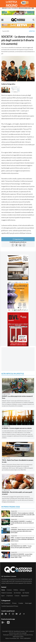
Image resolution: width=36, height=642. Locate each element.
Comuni (17, 595)
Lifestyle (32, 31)
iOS (24, 583)
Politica (16, 590)
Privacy (14, 603)
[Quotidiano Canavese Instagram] (13, 614)
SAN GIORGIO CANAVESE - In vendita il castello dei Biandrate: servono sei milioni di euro (22, 523)
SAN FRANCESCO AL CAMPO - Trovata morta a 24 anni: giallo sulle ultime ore (21, 546)
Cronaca (9, 590)
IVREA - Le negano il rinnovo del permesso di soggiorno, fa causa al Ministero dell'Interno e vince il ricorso (22, 539)
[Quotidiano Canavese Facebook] (9, 614)
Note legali (28, 603)
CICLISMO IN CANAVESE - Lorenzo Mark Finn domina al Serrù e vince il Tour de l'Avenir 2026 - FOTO (21, 555)
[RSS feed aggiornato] (2, 614)
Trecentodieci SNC (14, 638)
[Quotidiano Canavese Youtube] (16, 614)
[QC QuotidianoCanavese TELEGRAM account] (24, 614)
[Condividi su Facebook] (12, 245)
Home (3, 590)
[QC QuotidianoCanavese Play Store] (3, 622)
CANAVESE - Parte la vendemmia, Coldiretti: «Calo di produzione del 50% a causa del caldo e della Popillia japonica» (22, 514)
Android (29, 583)
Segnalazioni (24, 595)
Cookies (20, 603)
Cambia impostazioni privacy (9, 606)
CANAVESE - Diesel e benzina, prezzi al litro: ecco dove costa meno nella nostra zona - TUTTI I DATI (22, 531)
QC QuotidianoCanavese (18, 631)
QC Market (26, 593)
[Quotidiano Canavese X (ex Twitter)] (6, 614)
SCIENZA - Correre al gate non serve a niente (17, 428)
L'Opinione (9, 595)
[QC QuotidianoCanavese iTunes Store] (8, 622)
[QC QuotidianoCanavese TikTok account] (20, 614)
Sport (3, 595)
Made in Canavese (6, 593)
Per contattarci (5, 603)
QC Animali (17, 593)
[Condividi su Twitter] (16, 245)
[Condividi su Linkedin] (20, 245)
